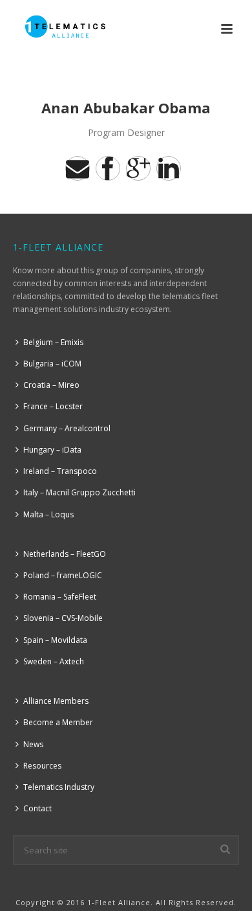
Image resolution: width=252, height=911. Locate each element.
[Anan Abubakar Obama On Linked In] (168, 168)
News (33, 744)
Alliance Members (56, 700)
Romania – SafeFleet (59, 596)
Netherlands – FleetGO (64, 553)
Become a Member (58, 722)
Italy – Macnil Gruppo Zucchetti (79, 492)
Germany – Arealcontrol (66, 428)
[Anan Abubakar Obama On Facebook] (108, 168)
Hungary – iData (52, 449)
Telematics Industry (58, 787)
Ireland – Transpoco (60, 471)
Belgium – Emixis (53, 342)
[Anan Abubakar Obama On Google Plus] (138, 168)
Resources (42, 765)
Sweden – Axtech (53, 661)
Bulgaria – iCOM (52, 363)
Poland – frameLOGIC (62, 575)
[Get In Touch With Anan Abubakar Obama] (77, 168)
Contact (37, 808)
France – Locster (53, 406)
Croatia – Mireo (51, 384)
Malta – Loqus (48, 514)
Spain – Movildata (55, 640)
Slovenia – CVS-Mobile (63, 618)
